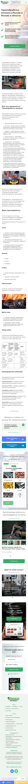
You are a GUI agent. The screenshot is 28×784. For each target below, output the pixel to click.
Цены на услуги (15, 708)
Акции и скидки (9, 715)
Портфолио (8, 706)
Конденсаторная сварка (11, 730)
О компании (14, 706)
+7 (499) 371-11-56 (15, 2)
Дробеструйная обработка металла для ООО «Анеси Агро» (14, 548)
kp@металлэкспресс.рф (16, 3)
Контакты (8, 708)
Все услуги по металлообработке (13, 717)
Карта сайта (8, 710)
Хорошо (23, 778)
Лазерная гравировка (10, 721)
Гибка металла (19, 723)
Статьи (20, 706)
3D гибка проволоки (10, 723)
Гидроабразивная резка (11, 725)
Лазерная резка (9, 719)
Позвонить (23, 782)
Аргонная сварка (9, 727)
